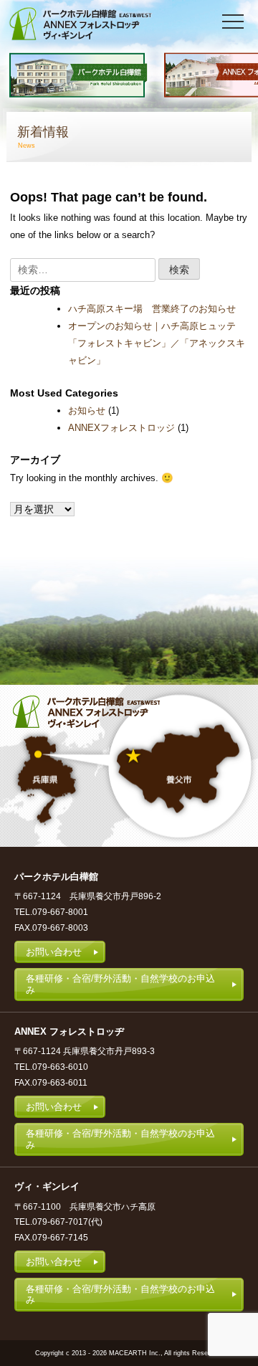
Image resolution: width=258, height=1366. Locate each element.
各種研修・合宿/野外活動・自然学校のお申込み (120, 984)
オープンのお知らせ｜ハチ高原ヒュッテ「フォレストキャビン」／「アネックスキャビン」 (156, 343)
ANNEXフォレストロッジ (121, 427)
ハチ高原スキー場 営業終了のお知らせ (152, 308)
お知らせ (86, 410)
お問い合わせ (54, 952)
